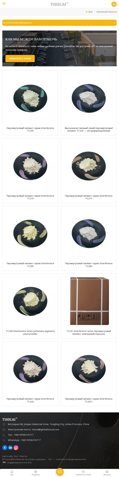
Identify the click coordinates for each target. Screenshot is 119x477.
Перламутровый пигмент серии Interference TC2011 (88, 400)
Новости (23, 456)
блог (16, 456)
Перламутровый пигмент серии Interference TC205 (30, 264)
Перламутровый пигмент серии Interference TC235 (30, 129)
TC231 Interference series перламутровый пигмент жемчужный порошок (88, 332)
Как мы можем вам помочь (31, 39)
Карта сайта (7, 456)
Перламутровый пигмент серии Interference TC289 (88, 264)
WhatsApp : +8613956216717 (24, 440)
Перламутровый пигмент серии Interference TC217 (88, 197)
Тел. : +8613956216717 (21, 434)
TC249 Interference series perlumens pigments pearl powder (30, 332)
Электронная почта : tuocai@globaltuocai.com (33, 429)
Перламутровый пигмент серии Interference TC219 (30, 197)
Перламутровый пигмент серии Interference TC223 (30, 400)
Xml (50, 459)
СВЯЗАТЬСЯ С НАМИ (20, 58)
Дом (90, 11)
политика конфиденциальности (71, 459)
